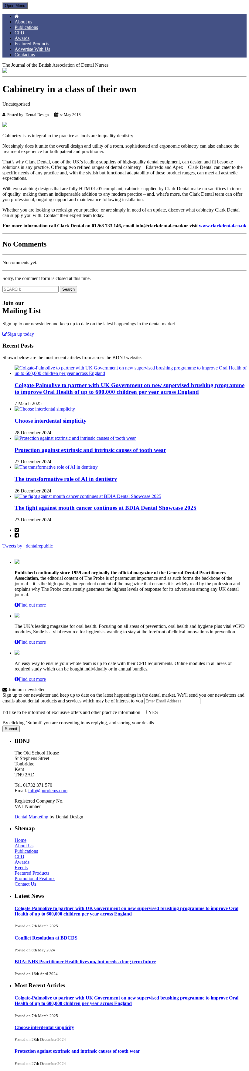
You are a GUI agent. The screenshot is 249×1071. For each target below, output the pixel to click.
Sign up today (20, 334)
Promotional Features (35, 878)
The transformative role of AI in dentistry (66, 479)
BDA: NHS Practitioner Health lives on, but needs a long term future (85, 961)
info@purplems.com (47, 790)
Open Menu (15, 5)
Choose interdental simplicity (51, 421)
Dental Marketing (31, 816)
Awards (22, 38)
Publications (26, 27)
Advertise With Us (32, 49)
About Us (24, 845)
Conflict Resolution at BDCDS (46, 937)
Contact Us (25, 884)
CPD (19, 32)
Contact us (25, 54)
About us (23, 21)
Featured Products (32, 43)
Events (21, 867)
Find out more (32, 604)
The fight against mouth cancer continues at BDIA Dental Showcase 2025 (105, 508)
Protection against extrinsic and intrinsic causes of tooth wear (90, 450)
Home (20, 840)
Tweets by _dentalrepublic (27, 545)
